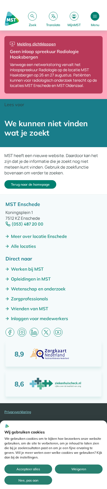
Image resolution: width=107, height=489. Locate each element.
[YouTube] (58, 332)
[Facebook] (9, 332)
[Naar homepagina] (11, 19)
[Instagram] (22, 332)
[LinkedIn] (34, 332)
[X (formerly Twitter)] (46, 332)
